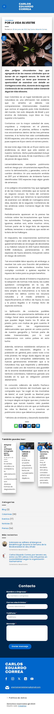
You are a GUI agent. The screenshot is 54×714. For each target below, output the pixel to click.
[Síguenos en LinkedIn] (25, 679)
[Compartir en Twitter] (29, 426)
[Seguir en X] (19, 679)
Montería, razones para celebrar (44, 455)
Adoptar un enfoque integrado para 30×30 (8, 450)
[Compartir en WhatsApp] (16, 426)
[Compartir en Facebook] (20, 426)
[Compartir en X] (25, 426)
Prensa (5, 528)
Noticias (6, 523)
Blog (4, 509)
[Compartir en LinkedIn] (38, 426)
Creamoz (22, 706)
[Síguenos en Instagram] (12, 679)
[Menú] (4, 6)
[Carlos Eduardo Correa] (26, 6)
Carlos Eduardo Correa (38, 29)
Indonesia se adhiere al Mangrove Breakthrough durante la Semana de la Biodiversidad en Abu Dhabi (27, 544)
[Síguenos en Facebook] (6, 679)
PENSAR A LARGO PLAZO (26, 454)
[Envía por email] (34, 426)
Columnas (7, 514)
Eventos (5, 519)
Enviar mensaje (20, 646)
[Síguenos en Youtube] (32, 679)
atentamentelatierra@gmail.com (25, 687)
